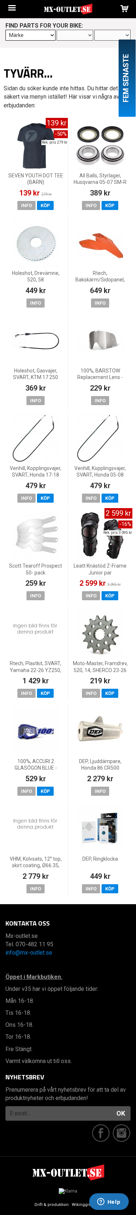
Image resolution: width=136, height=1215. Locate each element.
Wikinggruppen (87, 1204)
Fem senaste (125, 78)
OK (120, 1113)
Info (26, 205)
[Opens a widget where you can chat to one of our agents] (109, 1202)
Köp (45, 205)
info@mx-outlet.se (28, 952)
